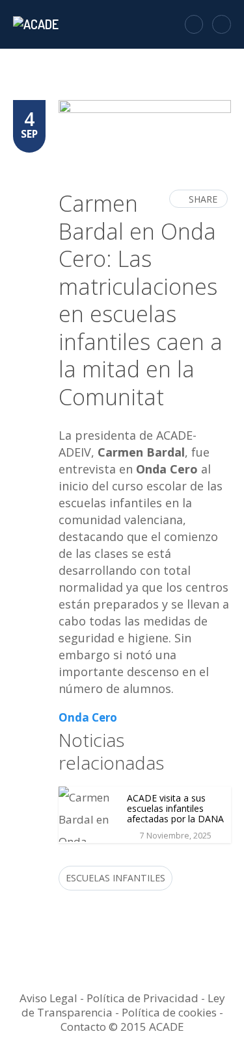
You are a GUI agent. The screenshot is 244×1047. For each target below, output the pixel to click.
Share (203, 199)
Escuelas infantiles (115, 878)
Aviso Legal (48, 997)
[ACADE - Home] (37, 24)
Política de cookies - (172, 1012)
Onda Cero (88, 717)
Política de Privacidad (142, 997)
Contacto (83, 1026)
